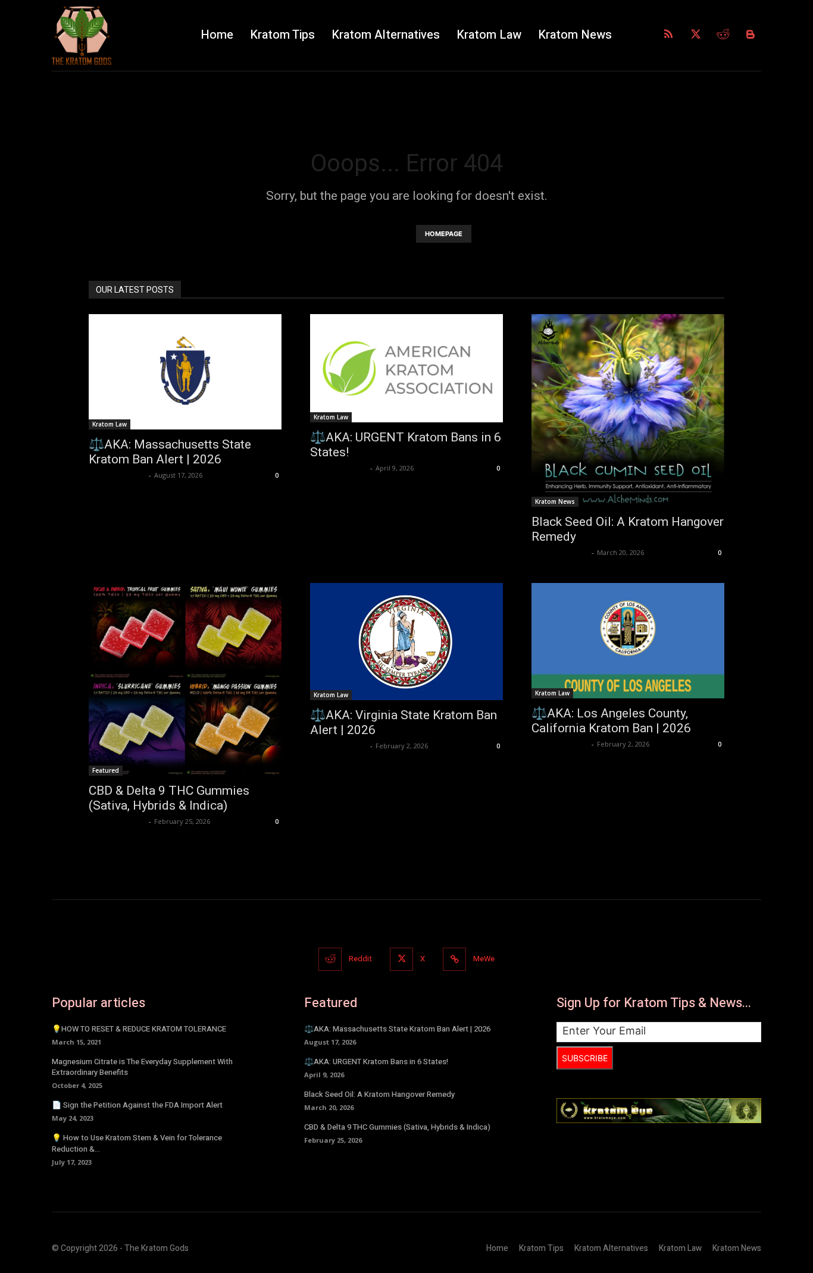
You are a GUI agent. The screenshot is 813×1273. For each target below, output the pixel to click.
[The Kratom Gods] (118, 35)
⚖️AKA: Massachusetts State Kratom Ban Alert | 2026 (170, 451)
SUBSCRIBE (585, 1058)
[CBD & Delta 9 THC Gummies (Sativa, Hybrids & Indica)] (185, 679)
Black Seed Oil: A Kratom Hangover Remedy (379, 1094)
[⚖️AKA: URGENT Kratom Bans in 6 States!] (406, 368)
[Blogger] (750, 35)
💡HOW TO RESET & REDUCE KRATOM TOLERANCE (139, 1028)
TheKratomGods (117, 475)
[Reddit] (723, 35)
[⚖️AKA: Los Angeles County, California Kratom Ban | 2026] (627, 640)
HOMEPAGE (443, 234)
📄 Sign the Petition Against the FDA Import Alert (137, 1105)
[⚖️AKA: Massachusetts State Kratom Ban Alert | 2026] (185, 371)
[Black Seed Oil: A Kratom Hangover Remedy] (627, 410)
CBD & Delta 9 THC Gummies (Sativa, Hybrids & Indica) (169, 798)
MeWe (484, 958)
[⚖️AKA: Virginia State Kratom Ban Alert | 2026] (406, 642)
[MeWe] (454, 959)
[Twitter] (695, 35)
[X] (401, 959)
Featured (105, 770)
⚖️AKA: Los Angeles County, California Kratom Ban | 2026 (611, 720)
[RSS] (668, 35)
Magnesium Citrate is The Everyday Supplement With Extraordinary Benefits (142, 1067)
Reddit (360, 958)
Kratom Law (109, 424)
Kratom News (555, 501)
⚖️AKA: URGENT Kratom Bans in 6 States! (376, 1061)
